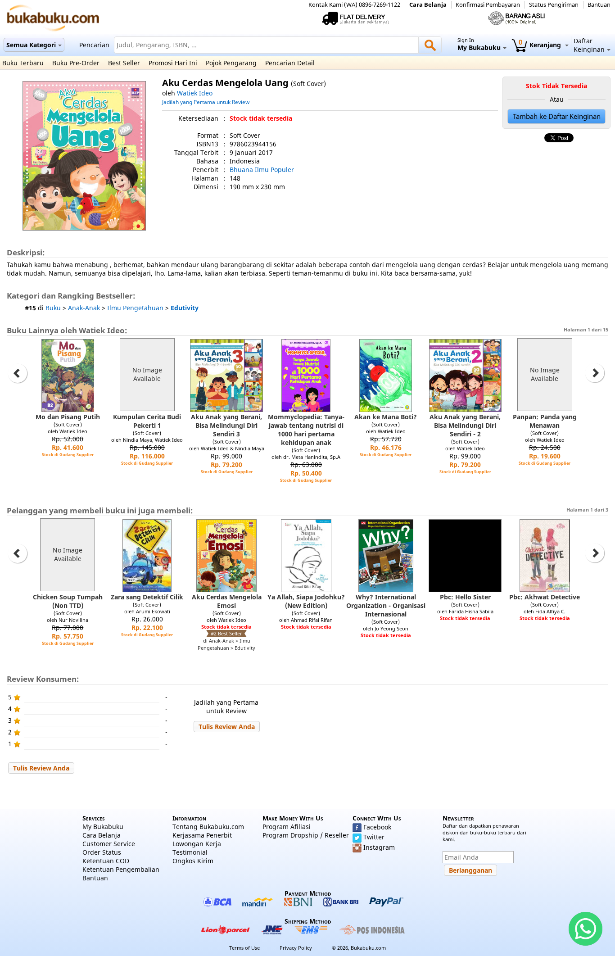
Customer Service (108, 843)
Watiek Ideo (195, 93)
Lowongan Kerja (196, 843)
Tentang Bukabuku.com (208, 826)
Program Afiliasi (286, 826)
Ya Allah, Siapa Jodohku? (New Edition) (306, 601)
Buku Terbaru (23, 63)
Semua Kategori (31, 45)
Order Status (101, 852)
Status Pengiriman (554, 5)
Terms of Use (244, 947)
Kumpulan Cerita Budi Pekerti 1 (147, 421)
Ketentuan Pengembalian (120, 869)
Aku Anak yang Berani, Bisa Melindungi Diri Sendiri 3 (226, 425)
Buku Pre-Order (75, 63)
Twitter (373, 837)
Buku (53, 308)
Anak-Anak (84, 308)
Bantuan (599, 5)
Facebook (377, 827)
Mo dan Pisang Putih (68, 416)
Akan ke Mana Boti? (385, 416)
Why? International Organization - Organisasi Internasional (385, 605)
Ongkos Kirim (192, 860)
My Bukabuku (102, 826)
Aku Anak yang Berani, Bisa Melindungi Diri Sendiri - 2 (465, 425)
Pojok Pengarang (231, 63)
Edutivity (185, 308)
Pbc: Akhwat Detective (544, 597)
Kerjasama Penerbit (202, 835)
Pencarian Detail (290, 63)
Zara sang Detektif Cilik (147, 597)
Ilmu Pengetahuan (135, 308)
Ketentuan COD (105, 860)
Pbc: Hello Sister (465, 597)
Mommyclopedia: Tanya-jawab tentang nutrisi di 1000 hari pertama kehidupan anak (306, 429)
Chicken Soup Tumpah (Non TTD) (68, 601)
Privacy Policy (296, 947)
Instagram (379, 847)
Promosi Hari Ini (173, 63)
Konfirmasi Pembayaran (488, 5)
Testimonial (190, 852)
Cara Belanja (428, 5)
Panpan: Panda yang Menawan (545, 421)
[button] (227, 726)
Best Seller (124, 63)
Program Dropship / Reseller (305, 835)
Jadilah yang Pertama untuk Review (205, 101)
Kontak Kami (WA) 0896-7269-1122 (354, 5)
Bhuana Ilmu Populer (262, 169)
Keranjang (541, 45)
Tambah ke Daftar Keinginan (557, 116)
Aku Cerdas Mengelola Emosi (227, 601)
